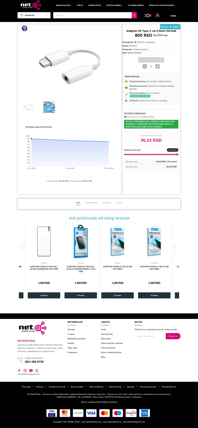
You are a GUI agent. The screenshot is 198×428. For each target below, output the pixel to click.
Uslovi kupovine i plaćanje (112, 343)
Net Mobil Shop (26, 340)
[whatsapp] (37, 370)
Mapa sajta (72, 348)
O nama (71, 334)
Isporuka (71, 329)
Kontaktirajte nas (169, 387)
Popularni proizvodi (57, 387)
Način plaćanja (115, 387)
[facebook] (19, 370)
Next (175, 246)
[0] (146, 15)
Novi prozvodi (107, 334)
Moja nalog (105, 339)
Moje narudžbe (77, 387)
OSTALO (133, 46)
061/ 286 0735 (34, 361)
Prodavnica (72, 352)
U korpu (44, 295)
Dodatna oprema (140, 49)
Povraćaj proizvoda (148, 387)
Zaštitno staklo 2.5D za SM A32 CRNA (154, 268)
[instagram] (25, 370)
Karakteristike (91, 202)
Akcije (103, 329)
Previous (22, 246)
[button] (21, 64)
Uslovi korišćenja (108, 348)
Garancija (107, 202)
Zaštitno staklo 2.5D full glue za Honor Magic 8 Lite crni (80, 269)
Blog (103, 357)
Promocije (26, 387)
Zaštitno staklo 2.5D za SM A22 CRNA (117, 268)
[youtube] (31, 370)
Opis (78, 202)
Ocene (119, 202)
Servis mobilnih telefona (111, 352)
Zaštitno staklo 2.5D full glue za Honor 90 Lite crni (44, 268)
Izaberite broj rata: (132, 150)
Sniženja (39, 387)
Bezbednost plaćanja (76, 339)
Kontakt (71, 343)
